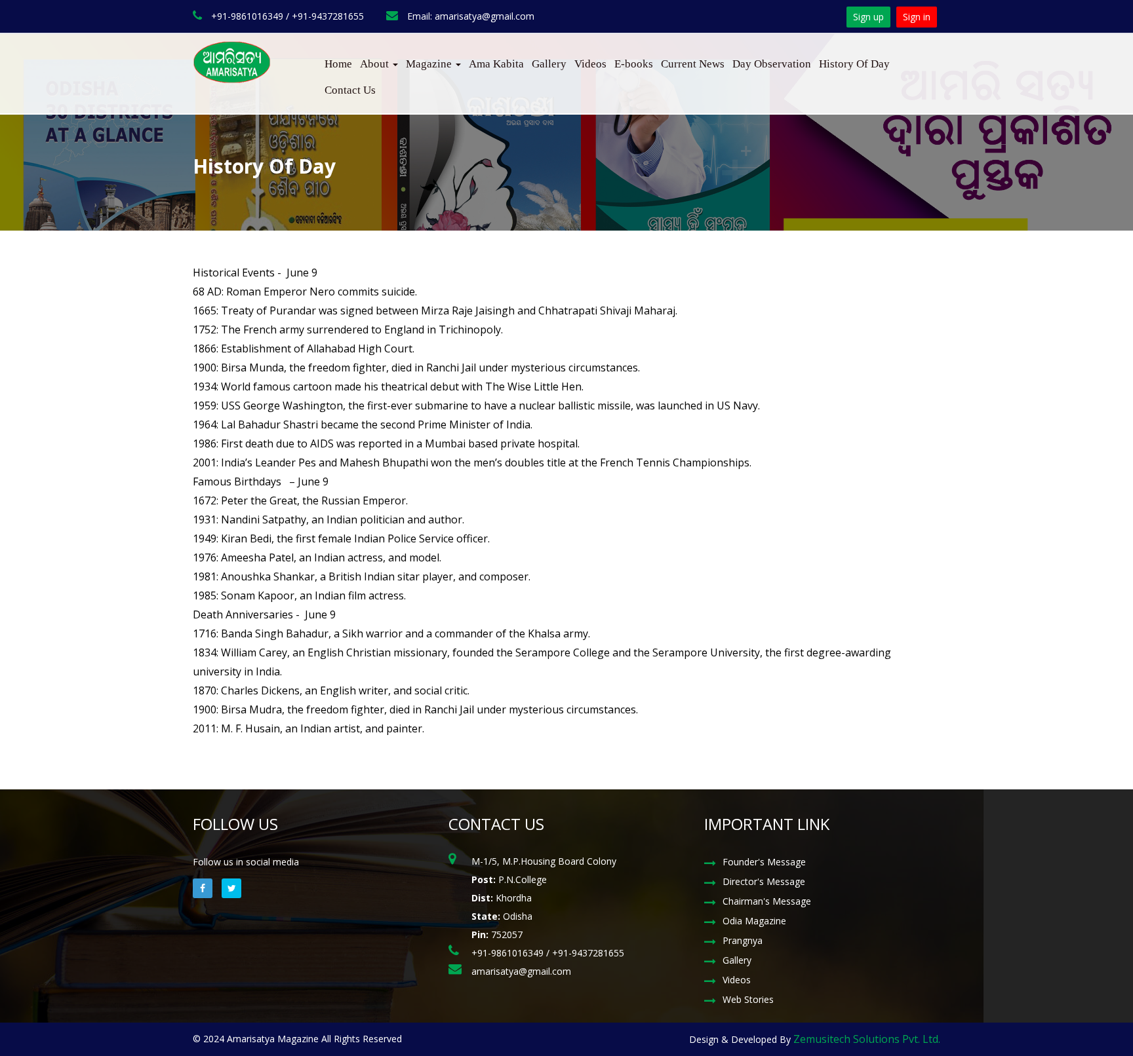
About (375, 64)
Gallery (549, 64)
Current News (693, 64)
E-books (633, 64)
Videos (590, 64)
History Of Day (854, 64)
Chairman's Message (767, 901)
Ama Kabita (496, 64)
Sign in (916, 16)
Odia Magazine (754, 921)
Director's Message (764, 881)
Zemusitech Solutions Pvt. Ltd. (866, 1039)
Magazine (430, 64)
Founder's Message (764, 862)
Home (338, 64)
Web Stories (748, 999)
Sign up (868, 16)
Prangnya (743, 940)
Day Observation (771, 64)
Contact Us (350, 90)
